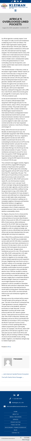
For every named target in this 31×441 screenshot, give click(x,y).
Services (15, 419)
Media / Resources (15, 417)
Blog (15, 430)
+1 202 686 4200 (17, 398)
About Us (16, 414)
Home (15, 411)
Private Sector (15, 422)
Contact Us (15, 432)
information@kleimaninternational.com (17, 406)
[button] (14, 395)
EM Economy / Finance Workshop (15, 427)
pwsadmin (16, 28)
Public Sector (15, 424)
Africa (9, 347)
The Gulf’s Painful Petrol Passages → (13, 377)
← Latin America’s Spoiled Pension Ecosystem (15, 374)
